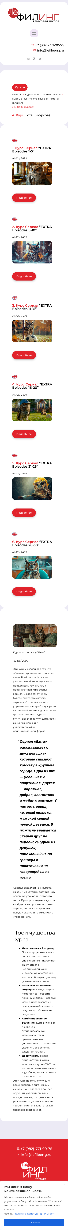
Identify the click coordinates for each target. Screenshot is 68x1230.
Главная (17, 94)
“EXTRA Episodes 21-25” (32, 464)
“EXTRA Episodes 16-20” (32, 386)
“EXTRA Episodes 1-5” (31, 149)
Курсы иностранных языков (43, 94)
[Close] (64, 1184)
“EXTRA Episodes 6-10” (32, 228)
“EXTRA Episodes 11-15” (32, 307)
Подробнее (24, 197)
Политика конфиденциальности (34, 1213)
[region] (34, 1205)
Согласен (34, 1222)
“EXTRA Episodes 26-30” (32, 543)
